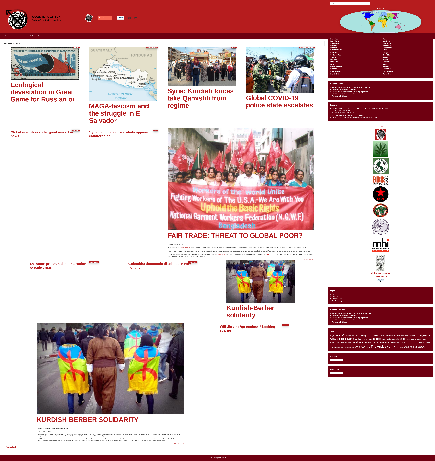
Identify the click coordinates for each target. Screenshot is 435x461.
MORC (413, 339)
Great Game (358, 339)
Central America (336, 66)
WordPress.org (337, 301)
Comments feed (337, 299)
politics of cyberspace (412, 342)
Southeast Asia (335, 55)
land (395, 339)
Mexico (332, 64)
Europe (385, 53)
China (382, 336)
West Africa (387, 43)
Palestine (333, 45)
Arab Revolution (352, 335)
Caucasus (386, 61)
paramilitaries (370, 342)
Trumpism (390, 347)
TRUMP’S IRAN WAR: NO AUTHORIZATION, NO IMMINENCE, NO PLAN (356, 117)
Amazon (386, 66)
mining (408, 339)
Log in (334, 294)
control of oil (395, 336)
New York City (335, 74)
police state (401, 342)
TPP (291, 254)
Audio (25, 36)
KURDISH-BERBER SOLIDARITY (87, 419)
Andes (385, 64)
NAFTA (268, 254)
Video (32, 36)
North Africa (387, 45)
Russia (422, 342)
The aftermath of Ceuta (339, 96)
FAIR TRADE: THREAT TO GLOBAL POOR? (235, 235)
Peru (377, 343)
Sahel (385, 41)
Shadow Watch (388, 72)
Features (16, 36)
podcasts (393, 343)
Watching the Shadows (414, 347)
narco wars (421, 339)
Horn (390, 41)
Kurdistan (333, 47)
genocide (426, 335)
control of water (403, 335)
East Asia (333, 59)
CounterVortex (46, 16)
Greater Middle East (341, 338)
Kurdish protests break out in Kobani (344, 89)
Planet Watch (387, 74)
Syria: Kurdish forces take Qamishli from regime (201, 98)
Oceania (333, 57)
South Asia (334, 53)
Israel (383, 339)
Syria (336, 39)
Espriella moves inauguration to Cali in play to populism (350, 92)
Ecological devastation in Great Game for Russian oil (43, 92)
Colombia (388, 336)
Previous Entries (11, 447)
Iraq (331, 39)
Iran (331, 41)
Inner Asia (334, 61)
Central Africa (387, 47)
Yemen (337, 41)
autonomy (361, 335)
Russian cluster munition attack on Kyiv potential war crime (351, 87)
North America (335, 72)
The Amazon (365, 347)
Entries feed (336, 296)
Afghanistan (334, 43)
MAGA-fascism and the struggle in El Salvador (119, 113)
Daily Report (5, 36)
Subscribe (41, 36)
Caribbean (334, 69)
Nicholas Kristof (245, 250)
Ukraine (385, 59)
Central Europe (388, 55)
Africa (385, 39)
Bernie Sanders (220, 254)
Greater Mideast (335, 50)
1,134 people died (186, 247)
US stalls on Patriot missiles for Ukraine (345, 94)
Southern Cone (388, 69)
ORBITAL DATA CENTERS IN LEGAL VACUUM (348, 115)
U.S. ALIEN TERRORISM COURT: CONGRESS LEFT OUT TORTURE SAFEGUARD (360, 109)
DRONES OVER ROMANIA (341, 111)
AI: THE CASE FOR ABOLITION (343, 113)
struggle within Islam (348, 347)
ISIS (379, 339)
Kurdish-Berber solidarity (250, 311)
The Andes (378, 346)
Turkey (396, 347)
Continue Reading (309, 259)
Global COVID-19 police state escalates (279, 101)
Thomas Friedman (233, 250)
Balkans (385, 57)
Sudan (385, 50)
